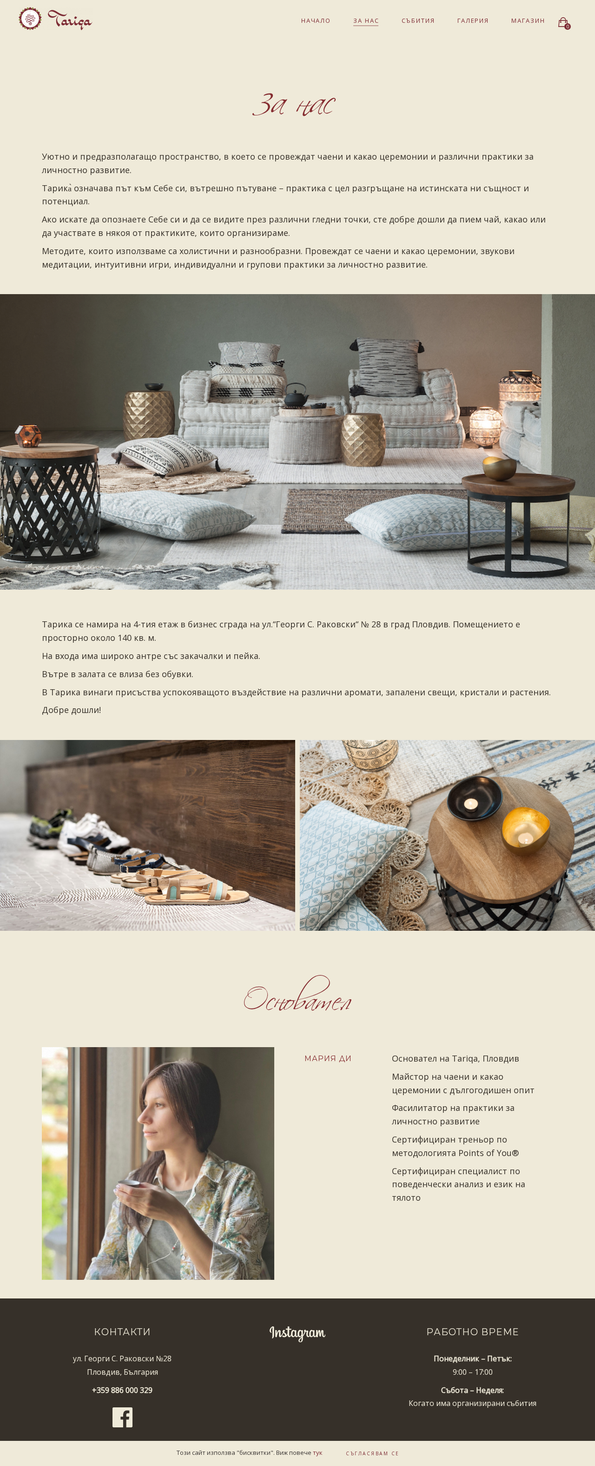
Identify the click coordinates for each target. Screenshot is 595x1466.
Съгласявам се (373, 1453)
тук (318, 1452)
